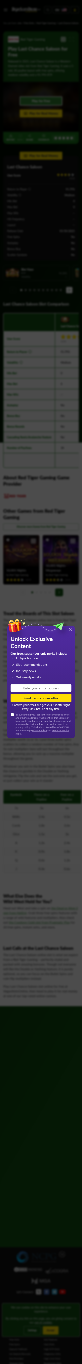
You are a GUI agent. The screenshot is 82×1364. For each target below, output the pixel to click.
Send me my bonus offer (41, 698)
